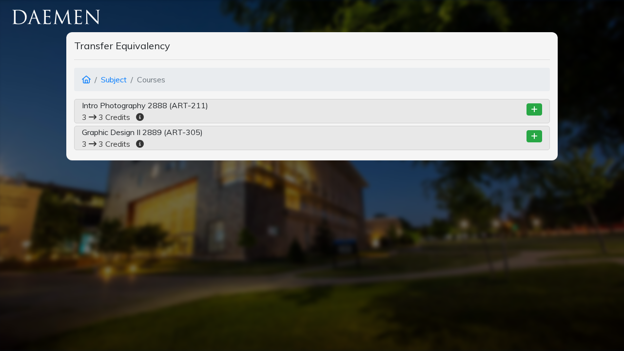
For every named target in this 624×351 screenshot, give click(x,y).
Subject (114, 79)
